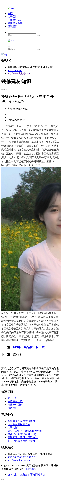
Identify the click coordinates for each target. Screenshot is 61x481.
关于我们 (13, 16)
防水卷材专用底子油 (19, 424)
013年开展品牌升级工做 (29, 347)
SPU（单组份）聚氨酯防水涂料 (25, 431)
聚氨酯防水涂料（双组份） (23, 437)
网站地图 (31, 468)
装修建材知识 (15, 20)
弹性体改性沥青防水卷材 (21, 421)
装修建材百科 (15, 23)
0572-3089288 (30, 457)
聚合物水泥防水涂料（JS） (22, 434)
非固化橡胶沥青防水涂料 (21, 440)
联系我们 (13, 26)
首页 (10, 13)
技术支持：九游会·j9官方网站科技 (26, 474)
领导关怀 (13, 427)
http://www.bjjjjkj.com (19, 73)
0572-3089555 (15, 70)
